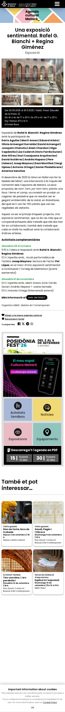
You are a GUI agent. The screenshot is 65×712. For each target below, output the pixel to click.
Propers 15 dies (23, 458)
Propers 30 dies (50, 458)
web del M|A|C (37, 297)
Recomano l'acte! (14, 319)
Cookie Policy (50, 702)
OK (32, 707)
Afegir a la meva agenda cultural (23, 315)
